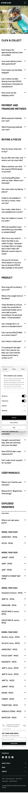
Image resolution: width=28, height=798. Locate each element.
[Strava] (12, 757)
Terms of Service (23, 745)
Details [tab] (14, 369)
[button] (25, 3)
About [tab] (22, 369)
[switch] (24, 401)
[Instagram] (3, 757)
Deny (14, 427)
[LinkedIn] (6, 757)
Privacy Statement (9, 779)
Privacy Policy (17, 745)
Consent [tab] (5, 369)
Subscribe (14, 743)
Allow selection (14, 422)
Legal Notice (5, 781)
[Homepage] (6, 3)
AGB (3, 779)
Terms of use (19, 779)
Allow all (14, 417)
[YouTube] (9, 757)
